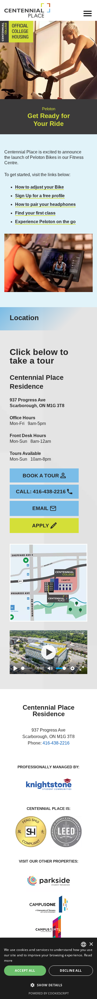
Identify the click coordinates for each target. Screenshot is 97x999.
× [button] (91, 944)
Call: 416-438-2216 (41, 491)
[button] (48, 985)
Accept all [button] (25, 970)
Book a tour (41, 475)
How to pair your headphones (45, 204)
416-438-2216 (56, 743)
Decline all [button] (71, 970)
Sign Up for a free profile (40, 195)
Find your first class (35, 213)
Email (40, 508)
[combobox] (83, 944)
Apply (40, 525)
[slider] (27, 668)
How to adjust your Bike (39, 187)
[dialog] (48, 968)
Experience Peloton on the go (45, 221)
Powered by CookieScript (49, 993)
